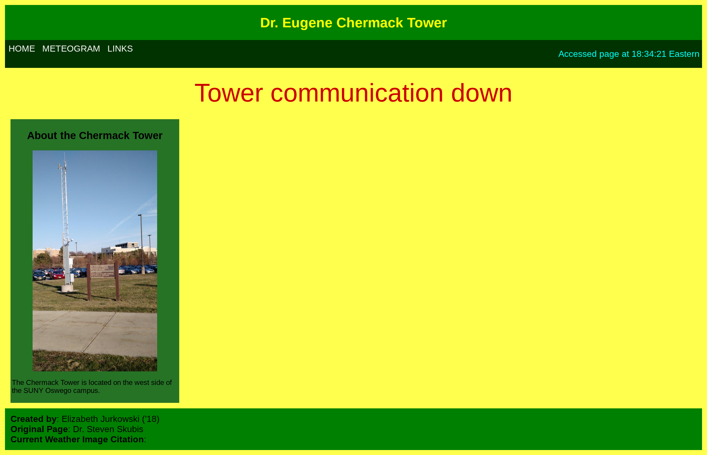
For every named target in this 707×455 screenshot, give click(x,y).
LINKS (120, 49)
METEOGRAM (71, 49)
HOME (22, 49)
